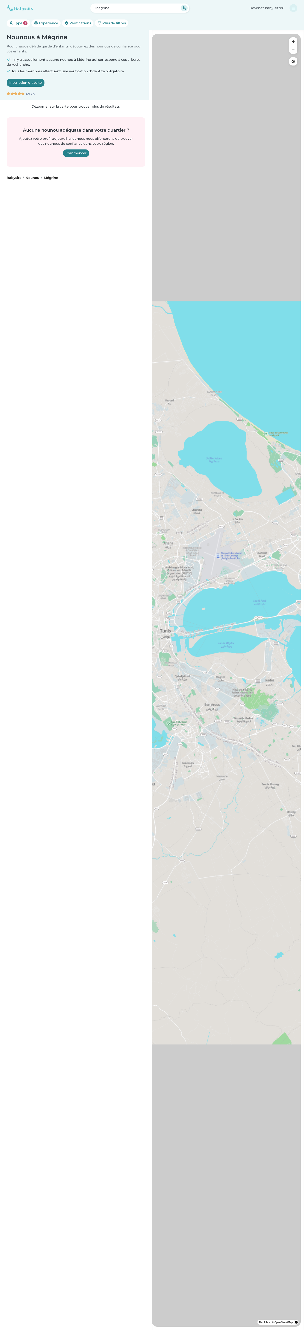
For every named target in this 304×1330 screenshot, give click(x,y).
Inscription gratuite (25, 83)
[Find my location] (293, 61)
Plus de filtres (114, 23)
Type (19, 23)
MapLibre (264, 1322)
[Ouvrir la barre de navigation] (293, 8)
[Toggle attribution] (296, 1322)
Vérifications (80, 23)
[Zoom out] (293, 50)
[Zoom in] (293, 41)
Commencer (76, 153)
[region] (226, 680)
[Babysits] (20, 8)
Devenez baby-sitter (266, 8)
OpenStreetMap (283, 1322)
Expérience (48, 23)
